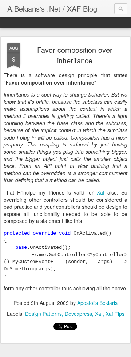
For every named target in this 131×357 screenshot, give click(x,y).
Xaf (100, 192)
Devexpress (78, 313)
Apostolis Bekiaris (97, 302)
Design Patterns (43, 313)
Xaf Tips (115, 313)
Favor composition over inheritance (74, 55)
